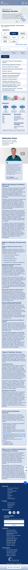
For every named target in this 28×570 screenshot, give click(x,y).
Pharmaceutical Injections (12, 549)
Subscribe (14, 525)
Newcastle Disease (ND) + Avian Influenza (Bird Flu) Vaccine (11, 85)
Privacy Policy (19, 563)
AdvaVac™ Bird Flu (20, 434)
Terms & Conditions (10, 563)
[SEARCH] (22, 3)
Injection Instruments (11, 554)
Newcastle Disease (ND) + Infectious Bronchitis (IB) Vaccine (12, 89)
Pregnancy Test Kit (10, 543)
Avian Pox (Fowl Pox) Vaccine (10, 67)
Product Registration (12, 491)
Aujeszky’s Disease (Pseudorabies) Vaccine (12, 61)
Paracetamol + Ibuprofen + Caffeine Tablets (12, 533)
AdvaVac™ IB (21, 436)
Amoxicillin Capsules (10, 530)
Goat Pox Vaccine (7, 71)
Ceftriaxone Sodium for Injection (13, 535)
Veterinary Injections (10, 552)
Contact (9, 497)
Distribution (10, 489)
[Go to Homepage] (4, 3)
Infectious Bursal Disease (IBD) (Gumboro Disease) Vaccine (10, 76)
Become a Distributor (14, 567)
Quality (9, 494)
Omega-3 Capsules (10, 545)
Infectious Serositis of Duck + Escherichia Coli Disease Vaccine (11, 82)
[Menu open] (26, 3)
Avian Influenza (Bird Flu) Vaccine (11, 64)
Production (9, 492)
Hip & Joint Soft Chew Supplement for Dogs (11, 540)
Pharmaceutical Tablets (11, 551)
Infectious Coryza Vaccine (9, 79)
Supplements (10, 505)
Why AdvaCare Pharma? (12, 488)
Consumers (9, 495)
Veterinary (9, 507)
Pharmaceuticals (11, 502)
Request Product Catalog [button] (21, 44)
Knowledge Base (11, 498)
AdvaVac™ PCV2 (7, 432)
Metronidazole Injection (11, 531)
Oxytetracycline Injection (11, 538)
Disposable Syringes (10, 542)
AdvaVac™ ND (21, 435)
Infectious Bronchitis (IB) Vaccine (11, 73)
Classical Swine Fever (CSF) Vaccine (12, 69)
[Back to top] (25, 483)
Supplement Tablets (10, 555)
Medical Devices (11, 504)
